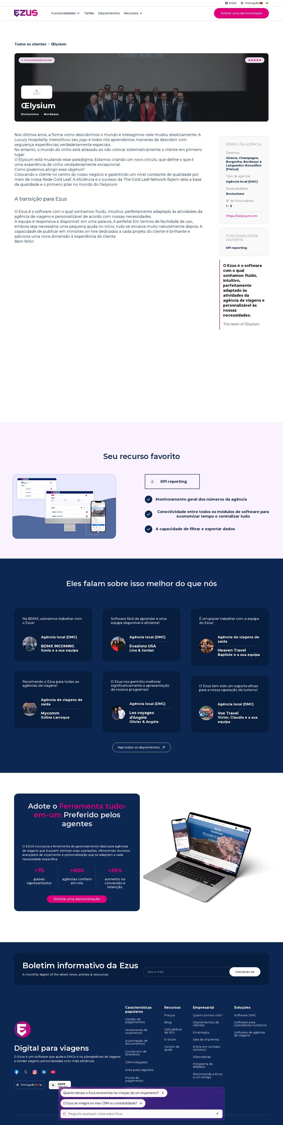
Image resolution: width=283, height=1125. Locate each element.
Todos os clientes (30, 44)
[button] (254, 3)
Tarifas (89, 13)
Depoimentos (109, 13)
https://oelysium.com (241, 216)
